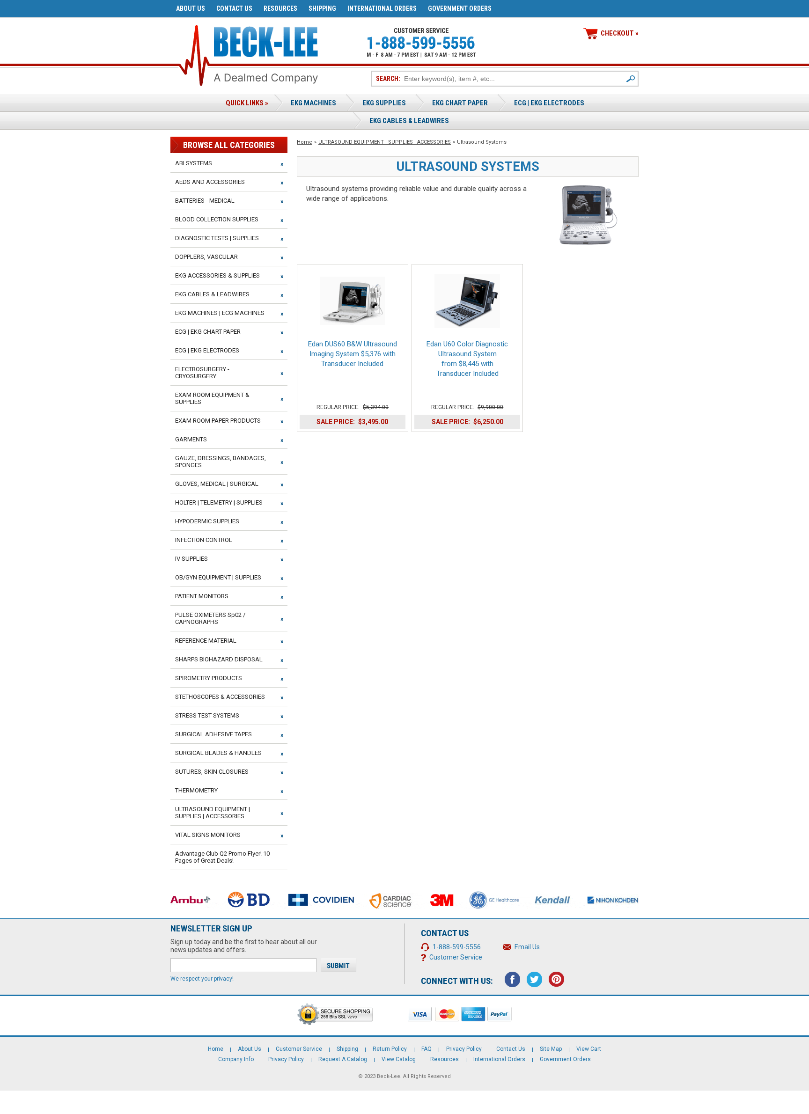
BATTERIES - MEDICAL (205, 200)
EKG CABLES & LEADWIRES (212, 294)
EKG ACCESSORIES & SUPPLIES (217, 275)
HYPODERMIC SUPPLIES (207, 521)
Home (304, 142)
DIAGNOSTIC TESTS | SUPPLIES (217, 238)
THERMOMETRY (196, 790)
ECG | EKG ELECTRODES (549, 103)
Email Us (527, 947)
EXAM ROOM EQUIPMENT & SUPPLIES (212, 398)
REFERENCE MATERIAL (205, 640)
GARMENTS (191, 439)
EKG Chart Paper (460, 103)
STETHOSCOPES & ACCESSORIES (220, 696)
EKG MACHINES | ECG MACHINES (220, 312)
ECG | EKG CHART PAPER (208, 331)
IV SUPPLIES (191, 558)
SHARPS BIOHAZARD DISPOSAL (219, 659)
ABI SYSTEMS (193, 163)
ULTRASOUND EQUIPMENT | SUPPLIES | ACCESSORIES (384, 142)
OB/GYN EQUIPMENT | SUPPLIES (218, 577)
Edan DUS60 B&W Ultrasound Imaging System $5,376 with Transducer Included (352, 354)
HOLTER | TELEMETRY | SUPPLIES (219, 502)
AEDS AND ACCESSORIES (210, 181)
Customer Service (455, 957)
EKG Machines (313, 103)
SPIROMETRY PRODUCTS (208, 678)
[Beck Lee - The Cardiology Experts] (266, 40)
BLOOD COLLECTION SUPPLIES (216, 219)
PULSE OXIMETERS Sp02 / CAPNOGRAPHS (210, 618)
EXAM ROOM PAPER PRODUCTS (218, 420)
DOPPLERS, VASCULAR (206, 256)
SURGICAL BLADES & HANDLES (218, 752)
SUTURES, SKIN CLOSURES (212, 771)
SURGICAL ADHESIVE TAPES (213, 734)
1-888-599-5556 (457, 947)
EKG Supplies (384, 103)
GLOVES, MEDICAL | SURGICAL (216, 483)
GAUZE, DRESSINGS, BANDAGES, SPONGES (220, 461)
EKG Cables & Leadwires (409, 121)
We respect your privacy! (202, 978)
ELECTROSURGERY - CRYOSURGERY (202, 373)
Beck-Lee (388, 1076)
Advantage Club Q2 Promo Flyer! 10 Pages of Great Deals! (222, 857)
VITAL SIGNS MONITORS (208, 834)
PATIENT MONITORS (201, 596)
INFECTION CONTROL (203, 539)
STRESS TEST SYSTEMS (207, 715)
